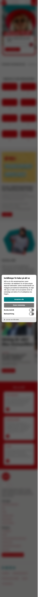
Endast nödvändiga (19, 305)
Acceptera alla (19, 299)
